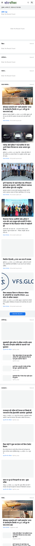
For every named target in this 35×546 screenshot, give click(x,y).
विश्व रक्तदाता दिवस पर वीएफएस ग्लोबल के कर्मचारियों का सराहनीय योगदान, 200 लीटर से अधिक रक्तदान (16, 295)
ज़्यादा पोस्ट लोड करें (17, 314)
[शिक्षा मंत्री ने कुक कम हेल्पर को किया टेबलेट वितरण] (17, 433)
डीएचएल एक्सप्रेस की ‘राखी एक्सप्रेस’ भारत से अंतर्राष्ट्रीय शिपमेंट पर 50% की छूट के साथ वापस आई (17, 109)
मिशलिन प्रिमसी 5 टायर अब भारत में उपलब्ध (17, 259)
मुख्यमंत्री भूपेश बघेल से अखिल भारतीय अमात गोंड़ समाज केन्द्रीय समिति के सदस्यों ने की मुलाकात (17, 344)
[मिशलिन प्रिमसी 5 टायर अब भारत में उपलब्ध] (17, 248)
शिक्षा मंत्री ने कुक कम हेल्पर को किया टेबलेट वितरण (17, 445)
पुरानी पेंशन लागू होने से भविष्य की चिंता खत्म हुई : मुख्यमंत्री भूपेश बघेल (22, 367)
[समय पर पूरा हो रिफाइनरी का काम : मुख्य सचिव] (17, 469)
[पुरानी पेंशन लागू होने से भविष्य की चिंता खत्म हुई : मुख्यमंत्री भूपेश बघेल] (7, 368)
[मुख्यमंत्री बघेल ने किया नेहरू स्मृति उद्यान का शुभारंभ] (7, 378)
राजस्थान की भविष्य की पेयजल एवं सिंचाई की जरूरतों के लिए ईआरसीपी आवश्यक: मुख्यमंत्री (17, 411)
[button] (2, 2)
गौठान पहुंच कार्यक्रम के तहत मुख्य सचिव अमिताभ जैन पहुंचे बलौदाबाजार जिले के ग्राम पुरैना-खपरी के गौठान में (22, 357)
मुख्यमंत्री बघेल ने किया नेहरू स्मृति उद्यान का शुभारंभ (22, 376)
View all (32, 43)
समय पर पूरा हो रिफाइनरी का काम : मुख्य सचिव (16, 481)
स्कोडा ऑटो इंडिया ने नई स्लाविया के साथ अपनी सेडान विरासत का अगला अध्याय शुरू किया (16, 147)
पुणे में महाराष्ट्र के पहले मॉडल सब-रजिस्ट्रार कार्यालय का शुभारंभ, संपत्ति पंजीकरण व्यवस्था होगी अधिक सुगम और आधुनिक (17, 185)
